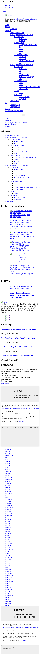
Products (8, 31)
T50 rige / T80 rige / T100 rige (25, 157)
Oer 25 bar (18, 95)
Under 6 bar (18, 67)
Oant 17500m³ (19, 43)
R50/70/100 (23, 39)
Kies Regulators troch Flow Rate (21, 35)
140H (21, 85)
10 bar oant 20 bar (20, 81)
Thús (7, 25)
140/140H (22, 59)
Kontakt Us (9, 8)
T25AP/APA (23, 89)
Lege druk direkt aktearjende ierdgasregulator (20, 216)
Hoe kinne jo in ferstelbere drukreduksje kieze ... (19, 329)
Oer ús (7, 6)
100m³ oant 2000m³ (21, 55)
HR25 (21, 51)
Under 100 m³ (19, 37)
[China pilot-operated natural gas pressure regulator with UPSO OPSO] (22, 288)
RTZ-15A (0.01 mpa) (26, 77)
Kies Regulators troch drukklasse (21, 65)
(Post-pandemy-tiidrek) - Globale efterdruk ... (18, 355)
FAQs (7, 109)
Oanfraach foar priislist (9, 375)
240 (20, 71)
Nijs (6, 103)
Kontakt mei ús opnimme (14, 111)
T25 (20, 79)
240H (21, 83)
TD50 (21, 49)
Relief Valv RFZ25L (17, 33)
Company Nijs (15, 107)
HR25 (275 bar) (24, 97)
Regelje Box (14, 101)
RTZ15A (22, 41)
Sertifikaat (13, 29)
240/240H (22, 57)
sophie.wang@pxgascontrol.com (25, 19)
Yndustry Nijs (15, 105)
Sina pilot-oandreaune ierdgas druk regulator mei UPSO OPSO (22, 295)
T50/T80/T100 (24, 75)
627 (20, 53)
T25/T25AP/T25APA (26, 61)
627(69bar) (22, 99)
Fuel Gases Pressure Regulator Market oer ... (18, 338)
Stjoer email (5, 383)
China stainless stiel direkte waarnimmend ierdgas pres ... (20, 249)
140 (20, 73)
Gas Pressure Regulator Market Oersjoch (16, 347)
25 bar (16, 91)
